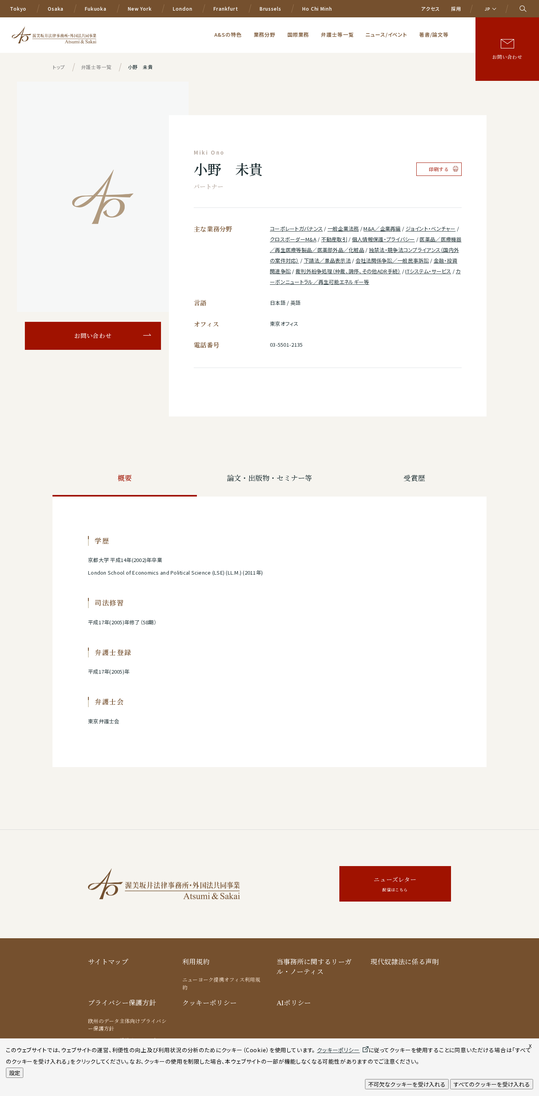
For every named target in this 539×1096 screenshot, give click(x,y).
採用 (456, 8)
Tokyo (18, 8)
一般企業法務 (343, 228)
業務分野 (264, 34)
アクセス (430, 8)
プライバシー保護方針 (122, 1002)
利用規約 (196, 961)
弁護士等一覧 (337, 34)
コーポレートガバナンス (296, 228)
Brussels (270, 8)
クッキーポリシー (209, 1002)
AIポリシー (294, 1002)
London (182, 8)
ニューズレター (395, 884)
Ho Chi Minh (317, 8)
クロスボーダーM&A (293, 239)
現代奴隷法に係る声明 (405, 961)
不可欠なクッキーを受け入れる (406, 1084)
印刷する (439, 169)
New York (140, 8)
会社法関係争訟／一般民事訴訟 (392, 260)
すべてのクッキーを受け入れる (491, 1084)
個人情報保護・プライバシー (383, 239)
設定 (14, 1073)
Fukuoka (96, 8)
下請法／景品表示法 (327, 260)
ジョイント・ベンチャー (431, 228)
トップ (58, 66)
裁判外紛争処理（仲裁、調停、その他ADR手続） (348, 271)
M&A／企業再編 (382, 228)
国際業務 (298, 34)
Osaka (56, 8)
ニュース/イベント (386, 34)
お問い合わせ (507, 57)
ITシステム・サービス (428, 271)
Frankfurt (225, 8)
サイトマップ (108, 961)
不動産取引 (334, 239)
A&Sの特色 (228, 34)
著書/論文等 (434, 34)
